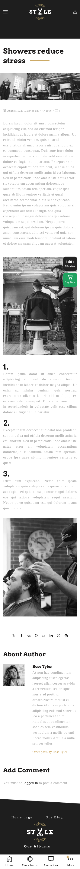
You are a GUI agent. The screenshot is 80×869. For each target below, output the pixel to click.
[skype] (65, 636)
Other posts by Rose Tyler (49, 752)
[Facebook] (21, 636)
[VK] (29, 636)
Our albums (37, 846)
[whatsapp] (58, 636)
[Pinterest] (36, 636)
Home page (22, 817)
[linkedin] (51, 636)
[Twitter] (15, 636)
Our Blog (54, 817)
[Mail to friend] (43, 636)
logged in (30, 783)
